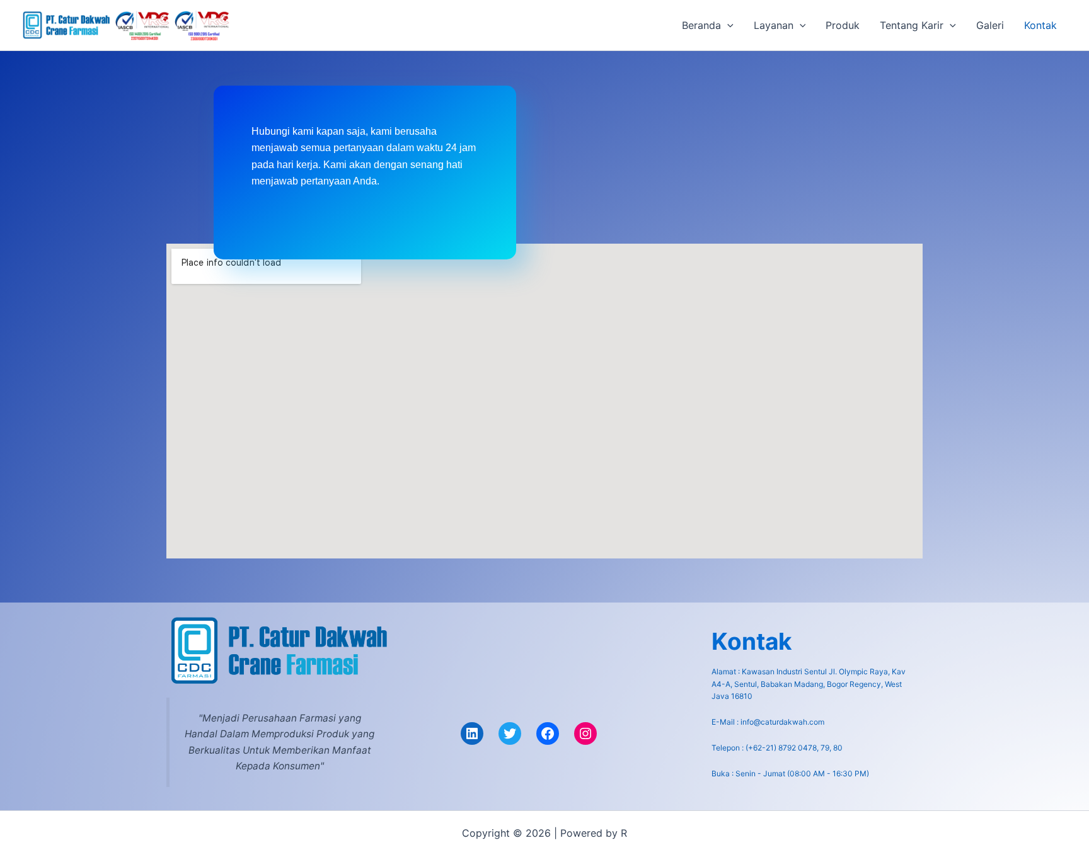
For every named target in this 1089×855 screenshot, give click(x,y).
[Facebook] (547, 733)
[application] (727, 25)
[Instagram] (585, 733)
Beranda (701, 25)
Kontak (1040, 25)
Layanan (773, 25)
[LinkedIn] (472, 733)
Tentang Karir (911, 25)
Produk (843, 25)
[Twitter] (509, 733)
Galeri (990, 25)
